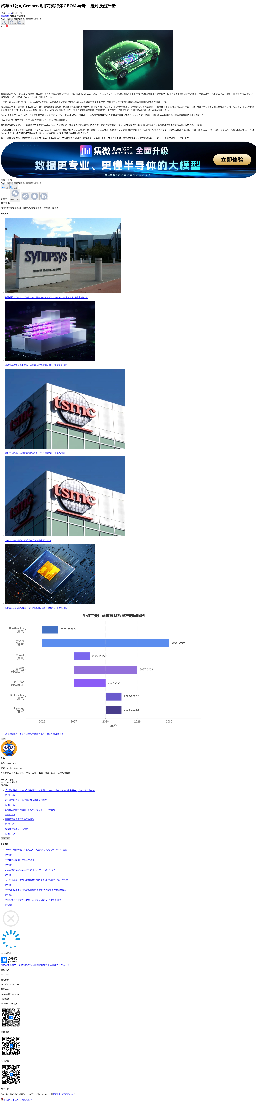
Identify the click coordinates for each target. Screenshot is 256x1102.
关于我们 (49, 965)
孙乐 (10, 13)
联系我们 (32, 965)
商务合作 (58, 965)
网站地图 (40, 965)
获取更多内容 (5, 838)
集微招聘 (23, 965)
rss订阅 (66, 965)
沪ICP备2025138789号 (63, 1094)
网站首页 (5, 965)
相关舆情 (5, 16)
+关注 (3, 739)
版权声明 (14, 965)
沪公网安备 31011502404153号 (18, 1100)
